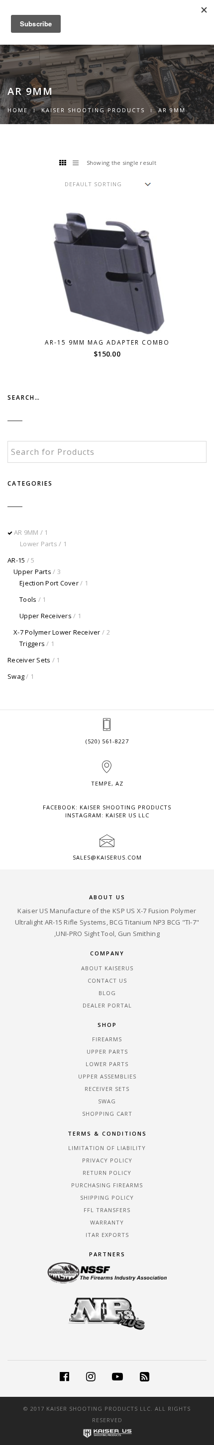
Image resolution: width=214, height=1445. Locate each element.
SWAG (107, 1101)
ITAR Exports (107, 1234)
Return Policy (107, 1172)
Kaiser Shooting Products (93, 110)
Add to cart (113, 318)
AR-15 (16, 560)
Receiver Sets (28, 659)
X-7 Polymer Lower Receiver (57, 632)
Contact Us (107, 980)
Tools (27, 599)
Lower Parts (38, 543)
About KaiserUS (107, 968)
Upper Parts (32, 571)
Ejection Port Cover (49, 582)
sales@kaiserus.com (107, 857)
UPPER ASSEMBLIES (107, 1076)
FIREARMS (107, 1039)
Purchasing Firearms (107, 1185)
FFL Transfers (107, 1210)
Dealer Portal (107, 1005)
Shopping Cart (107, 1113)
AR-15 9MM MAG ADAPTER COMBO (107, 342)
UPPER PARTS (107, 1051)
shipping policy (107, 1197)
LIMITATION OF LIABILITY (107, 1148)
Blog (107, 993)
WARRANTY (107, 1222)
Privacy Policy (107, 1160)
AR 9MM (26, 532)
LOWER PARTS (107, 1064)
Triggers (32, 643)
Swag (15, 676)
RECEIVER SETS (107, 1088)
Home (17, 110)
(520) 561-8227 (107, 741)
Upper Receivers (45, 615)
